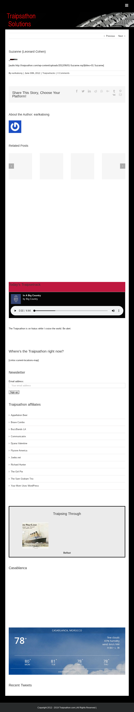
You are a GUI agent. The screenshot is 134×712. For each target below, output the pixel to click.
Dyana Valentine (19, 443)
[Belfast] (35, 536)
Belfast (67, 553)
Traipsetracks (48, 73)
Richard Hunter (18, 464)
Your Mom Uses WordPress (25, 485)
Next (120, 36)
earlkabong (17, 73)
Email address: (16, 381)
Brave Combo (18, 422)
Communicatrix (18, 436)
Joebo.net (16, 457)
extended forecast (67, 671)
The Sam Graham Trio (22, 478)
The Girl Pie (17, 471)
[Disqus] (67, 224)
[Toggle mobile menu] (127, 5)
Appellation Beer (19, 415)
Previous (110, 36)
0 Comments (63, 73)
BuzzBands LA (18, 429)
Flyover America (19, 450)
